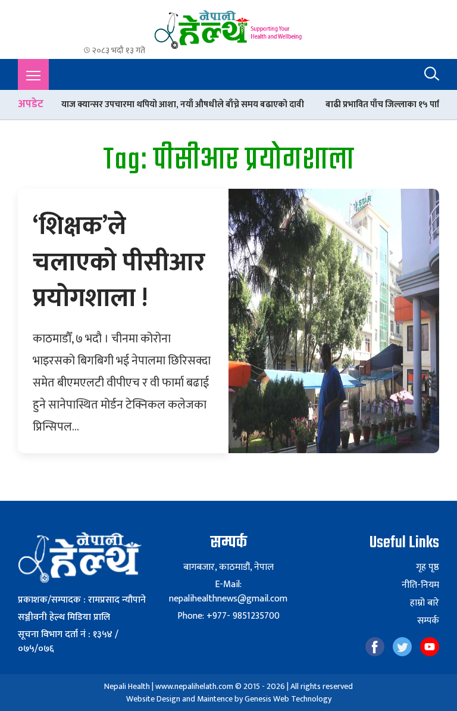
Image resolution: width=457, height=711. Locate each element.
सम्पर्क (428, 621)
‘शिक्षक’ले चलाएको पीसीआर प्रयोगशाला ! (119, 262)
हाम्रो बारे (424, 603)
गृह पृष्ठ (427, 567)
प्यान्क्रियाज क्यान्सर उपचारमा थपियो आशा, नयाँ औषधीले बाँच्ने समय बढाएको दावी (154, 104)
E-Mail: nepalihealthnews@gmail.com (228, 591)
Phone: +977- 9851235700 (228, 616)
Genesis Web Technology (288, 699)
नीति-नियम (420, 585)
